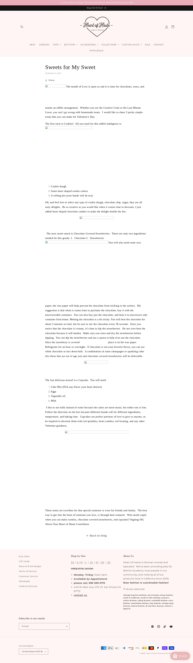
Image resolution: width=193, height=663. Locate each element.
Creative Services (28, 586)
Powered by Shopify (166, 653)
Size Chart (24, 556)
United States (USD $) (32, 651)
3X (109, 562)
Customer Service (28, 576)
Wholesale (24, 581)
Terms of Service (28, 571)
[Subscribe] (66, 626)
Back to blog (98, 535)
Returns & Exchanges (30, 566)
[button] (22, 27)
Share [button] (51, 80)
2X (102, 562)
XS (72, 562)
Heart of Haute (152, 653)
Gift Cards (24, 561)
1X (97, 562)
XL (91, 562)
